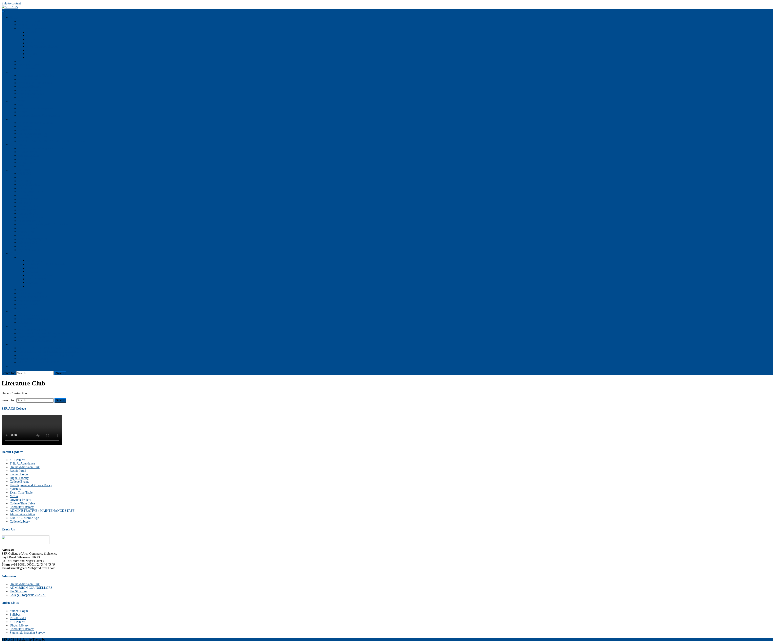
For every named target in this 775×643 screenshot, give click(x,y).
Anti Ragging (26, 202)
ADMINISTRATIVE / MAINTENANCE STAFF (42, 510)
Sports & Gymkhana (31, 93)
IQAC (14, 253)
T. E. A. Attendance (22, 463)
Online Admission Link (33, 133)
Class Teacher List (29, 220)
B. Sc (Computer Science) (42, 46)
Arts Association (28, 155)
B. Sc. (30, 50)
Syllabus (15, 489)
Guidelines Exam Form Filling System (42, 333)
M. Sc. (30, 57)
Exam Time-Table (21, 492)
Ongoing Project (20, 499)
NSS (21, 166)
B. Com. (31, 32)
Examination (18, 326)
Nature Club (26, 162)
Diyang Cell (25, 235)
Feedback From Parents (33, 358)
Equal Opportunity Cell (33, 239)
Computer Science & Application (39, 115)
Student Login (19, 474)
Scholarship (25, 188)
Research (15, 311)
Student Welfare (28, 213)
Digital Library (19, 478)
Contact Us (17, 366)
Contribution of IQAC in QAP (45, 264)
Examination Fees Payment (35, 340)
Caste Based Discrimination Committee (43, 224)
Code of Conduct (29, 184)
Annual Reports (28, 304)
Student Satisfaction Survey (27, 632)
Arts (20, 104)
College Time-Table (22, 503)
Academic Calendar (30, 217)
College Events (19, 481)
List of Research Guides (33, 318)
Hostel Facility (27, 210)
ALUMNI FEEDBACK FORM (38, 362)
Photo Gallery (27, 68)
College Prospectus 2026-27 (36, 122)
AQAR (22, 308)
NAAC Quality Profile (32, 297)
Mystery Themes (57, 639)
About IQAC (34, 260)
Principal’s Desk (28, 24)
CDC (29, 286)
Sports (22, 177)
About (14, 72)
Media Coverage (28, 97)
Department (17, 101)
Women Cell (26, 231)
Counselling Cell (28, 206)
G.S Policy (25, 181)
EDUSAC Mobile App (24, 518)
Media (14, 496)
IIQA (21, 289)
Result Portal (18, 470)
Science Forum (27, 151)
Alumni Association (30, 191)
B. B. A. (31, 39)
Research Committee (31, 315)
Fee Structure (18, 591)
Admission (16, 119)
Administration (27, 79)
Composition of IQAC (40, 275)
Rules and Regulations (32, 329)
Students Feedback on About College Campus (47, 355)
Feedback (16, 344)
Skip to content (11, 3)
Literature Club (27, 159)
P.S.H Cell (24, 173)
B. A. (29, 35)
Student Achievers (29, 90)
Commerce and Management (36, 108)
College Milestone (29, 86)
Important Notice (28, 250)
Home (14, 17)
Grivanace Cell (27, 242)
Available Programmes (32, 28)
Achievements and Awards (35, 83)
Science (23, 112)
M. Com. (31, 53)
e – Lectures (25, 195)
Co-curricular (18, 144)
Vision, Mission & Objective (36, 75)
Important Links (28, 199)
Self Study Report (29, 300)
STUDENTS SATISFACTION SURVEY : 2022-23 (51, 348)
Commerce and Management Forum (41, 148)
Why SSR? (25, 61)
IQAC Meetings (36, 279)
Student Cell (26, 246)
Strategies (32, 271)
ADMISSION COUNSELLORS (31, 587)
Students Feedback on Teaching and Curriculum (48, 351)
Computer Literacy (22, 507)
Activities (32, 282)
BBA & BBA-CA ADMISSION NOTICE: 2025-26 (51, 141)
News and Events (29, 64)
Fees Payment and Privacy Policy (31, 485)
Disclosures (25, 126)
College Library (28, 228)
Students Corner (20, 170)
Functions (32, 268)
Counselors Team (29, 130)
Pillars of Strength (29, 21)
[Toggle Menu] (3, 11)
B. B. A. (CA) (35, 43)
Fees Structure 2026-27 (32, 137)
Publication (25, 322)
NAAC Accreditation (31, 293)
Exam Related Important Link (37, 337)
